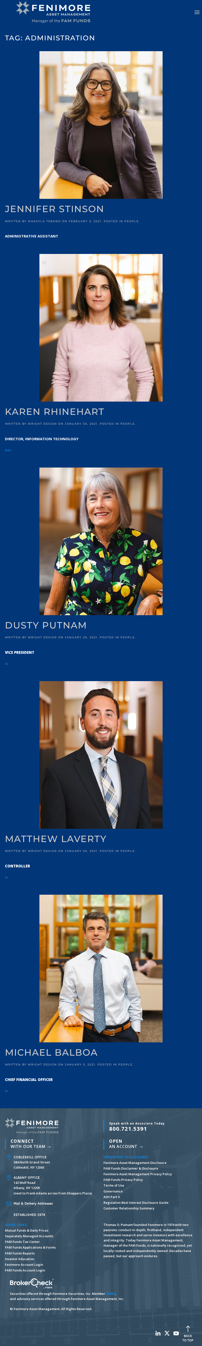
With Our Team (29, 1144)
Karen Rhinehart (54, 411)
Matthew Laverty (56, 838)
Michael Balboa (51, 1052)
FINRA (110, 1293)
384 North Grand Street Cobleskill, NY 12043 (32, 1162)
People (131, 221)
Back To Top (187, 1338)
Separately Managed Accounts (29, 1236)
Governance (113, 1191)
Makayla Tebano (44, 221)
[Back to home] (55, 12)
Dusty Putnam (46, 625)
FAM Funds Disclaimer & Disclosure (130, 1168)
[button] (197, 12)
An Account (124, 1144)
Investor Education (19, 1259)
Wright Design (42, 423)
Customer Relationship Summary (128, 1208)
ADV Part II (111, 1197)
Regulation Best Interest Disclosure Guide (135, 1202)
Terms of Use (113, 1185)
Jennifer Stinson (54, 208)
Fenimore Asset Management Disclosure (135, 1162)
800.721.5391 (137, 1126)
